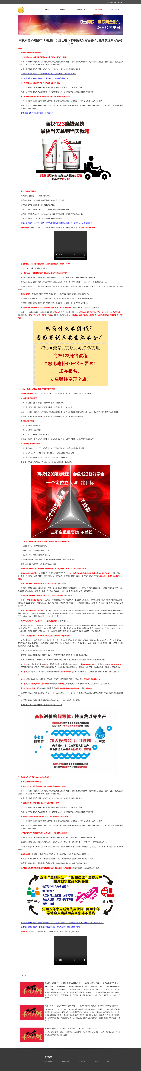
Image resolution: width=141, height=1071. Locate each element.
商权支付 (64, 9)
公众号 (96, 1061)
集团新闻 (98, 9)
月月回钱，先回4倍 (81, 640)
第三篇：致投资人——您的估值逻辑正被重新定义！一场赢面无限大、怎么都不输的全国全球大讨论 (81, 983)
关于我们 (115, 9)
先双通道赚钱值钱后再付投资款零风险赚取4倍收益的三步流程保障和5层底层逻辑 (51, 700)
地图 (108, 1061)
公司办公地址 (48, 1061)
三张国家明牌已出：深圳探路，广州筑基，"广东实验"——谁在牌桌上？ (71, 1028)
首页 (47, 9)
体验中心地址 (66, 1061)
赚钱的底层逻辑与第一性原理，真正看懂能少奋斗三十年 (41, 705)
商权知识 (81, 9)
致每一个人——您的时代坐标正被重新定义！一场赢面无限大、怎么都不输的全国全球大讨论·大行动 (81, 1006)
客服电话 (82, 1061)
